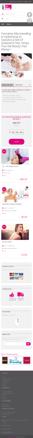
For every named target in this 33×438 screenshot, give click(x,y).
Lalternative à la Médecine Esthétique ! (12, 204)
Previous (3, 62)
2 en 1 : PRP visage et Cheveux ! (10, 166)
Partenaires (5, 385)
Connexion (21, 1)
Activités (4, 384)
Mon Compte (5, 404)
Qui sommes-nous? (6, 378)
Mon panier (28, 1)
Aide (3, 397)
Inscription (14, 1)
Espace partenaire (6, 414)
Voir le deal (15, 154)
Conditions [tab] (19, 84)
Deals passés (5, 382)
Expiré (16, 141)
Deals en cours (5, 380)
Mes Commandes (6, 406)
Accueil (4, 377)
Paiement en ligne (6, 391)
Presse (4, 395)
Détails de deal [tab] (7, 85)
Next (30, 62)
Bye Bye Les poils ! (7, 242)
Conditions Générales (7, 393)
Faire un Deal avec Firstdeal (8, 412)
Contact (4, 398)
